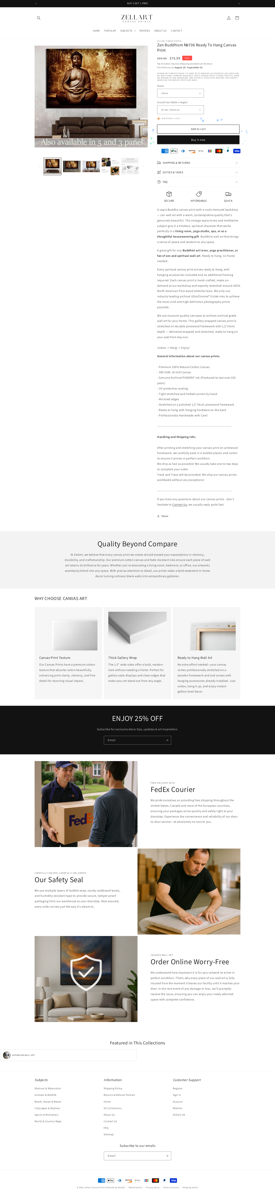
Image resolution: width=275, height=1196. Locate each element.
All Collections (112, 1108)
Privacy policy (153, 1187)
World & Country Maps (48, 1121)
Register (178, 1088)
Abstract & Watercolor (48, 1088)
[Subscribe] (167, 740)
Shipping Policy (113, 1088)
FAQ (106, 1127)
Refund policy (135, 1187)
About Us (109, 1114)
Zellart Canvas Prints (95, 1187)
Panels (160, 85)
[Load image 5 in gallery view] (130, 166)
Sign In (177, 1095)
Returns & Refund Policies (119, 1095)
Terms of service (171, 1187)
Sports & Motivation (46, 1114)
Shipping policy (190, 1187)
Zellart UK (179, 1114)
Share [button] (164, 516)
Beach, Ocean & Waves (48, 1101)
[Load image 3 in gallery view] (91, 166)
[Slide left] (39, 166)
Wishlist (177, 1108)
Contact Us (179, 505)
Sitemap (109, 1134)
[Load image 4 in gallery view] (110, 166)
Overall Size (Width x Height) (172, 102)
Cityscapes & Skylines (47, 1108)
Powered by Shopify (115, 1187)
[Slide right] (144, 166)
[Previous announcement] (36, 3)
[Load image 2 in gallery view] (71, 166)
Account (178, 1101)
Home (107, 1101)
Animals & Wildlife (45, 1095)
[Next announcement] (239, 3)
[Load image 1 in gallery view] (52, 166)
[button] (39, 18)
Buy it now (198, 139)
